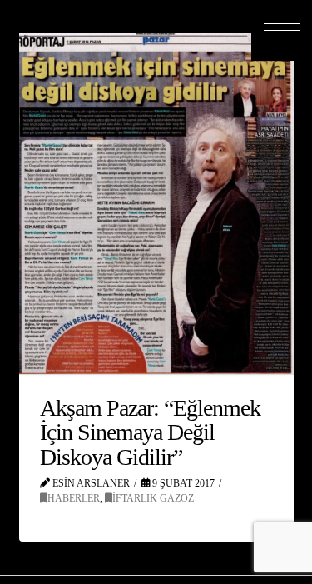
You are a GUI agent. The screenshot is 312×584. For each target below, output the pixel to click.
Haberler (73, 498)
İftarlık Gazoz (153, 498)
